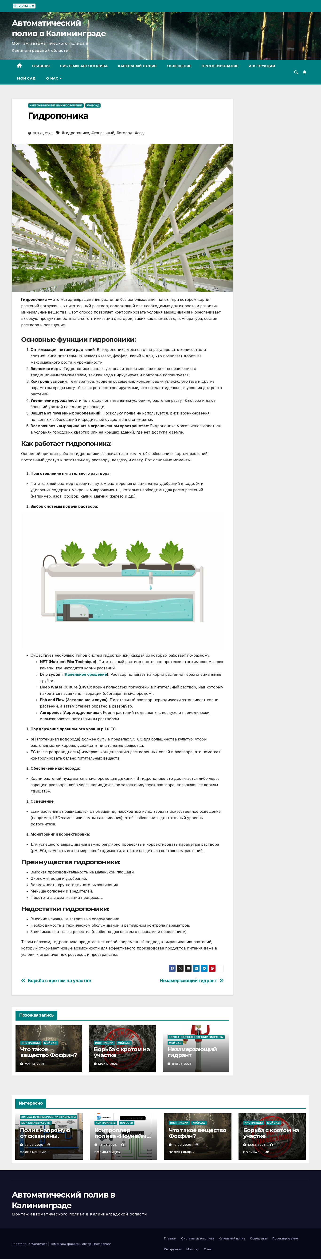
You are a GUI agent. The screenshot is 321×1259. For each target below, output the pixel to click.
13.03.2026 (182, 1144)
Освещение (179, 66)
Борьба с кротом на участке (59, 980)
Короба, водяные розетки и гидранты (196, 1037)
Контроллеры (106, 1122)
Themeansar (101, 1244)
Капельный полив (137, 66)
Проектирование (220, 66)
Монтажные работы (35, 1122)
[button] (296, 72)
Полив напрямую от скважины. (45, 1133)
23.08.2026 (34, 1144)
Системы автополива (84, 66)
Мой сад (26, 78)
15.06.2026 (108, 1144)
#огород (125, 132)
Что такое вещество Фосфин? (48, 1052)
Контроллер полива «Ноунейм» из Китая (121, 1136)
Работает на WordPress (30, 1244)
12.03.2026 (257, 1144)
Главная (41, 66)
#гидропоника (75, 132)
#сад (139, 132)
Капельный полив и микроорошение (56, 105)
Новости (126, 1122)
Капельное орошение (86, 674)
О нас (52, 78)
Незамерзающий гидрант (188, 980)
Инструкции (262, 66)
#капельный (102, 132)
